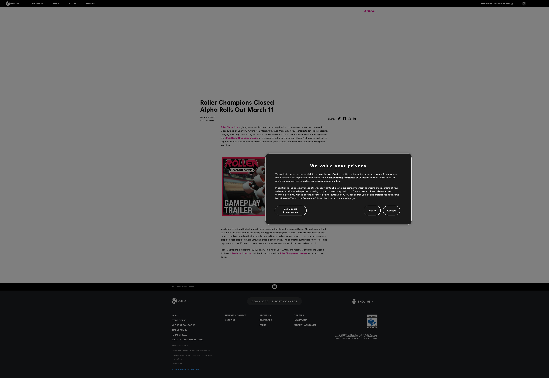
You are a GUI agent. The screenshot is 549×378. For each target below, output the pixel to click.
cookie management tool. (328, 180)
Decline (372, 210)
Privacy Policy (336, 177)
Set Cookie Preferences (290, 210)
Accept (391, 210)
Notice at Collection (358, 177)
